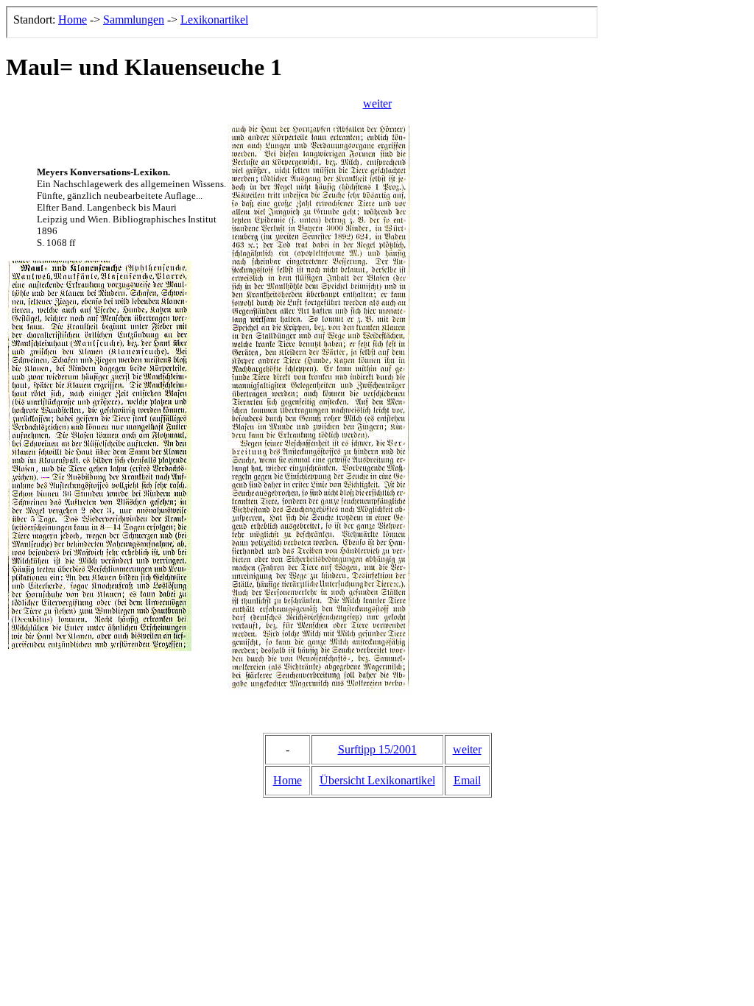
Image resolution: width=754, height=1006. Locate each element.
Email (467, 780)
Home (287, 780)
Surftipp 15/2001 (377, 749)
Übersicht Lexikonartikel (377, 780)
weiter (377, 103)
